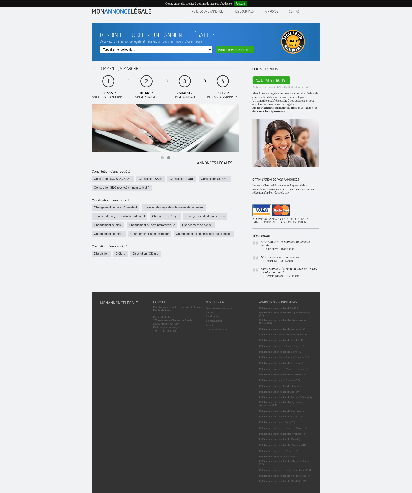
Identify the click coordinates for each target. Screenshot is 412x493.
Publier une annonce (207, 11)
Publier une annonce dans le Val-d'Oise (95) (283, 481)
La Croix (211, 312)
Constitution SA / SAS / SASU (113, 178)
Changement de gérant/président (115, 207)
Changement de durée (108, 234)
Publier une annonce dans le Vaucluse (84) (282, 445)
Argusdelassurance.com (219, 307)
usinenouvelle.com (216, 329)
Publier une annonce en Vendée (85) (279, 450)
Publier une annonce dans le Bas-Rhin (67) (282, 410)
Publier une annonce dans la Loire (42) (280, 351)
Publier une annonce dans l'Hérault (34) (281, 340)
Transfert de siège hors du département (119, 216)
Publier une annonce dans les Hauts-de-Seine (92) (284, 463)
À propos (271, 11)
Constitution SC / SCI (214, 178)
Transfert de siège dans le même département (174, 207)
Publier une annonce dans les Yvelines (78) (283, 433)
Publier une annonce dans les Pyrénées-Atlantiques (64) (281, 403)
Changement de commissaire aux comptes (203, 234)
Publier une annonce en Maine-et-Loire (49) (283, 368)
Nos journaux (244, 11)
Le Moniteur (213, 316)
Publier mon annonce (235, 50)
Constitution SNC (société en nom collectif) (121, 187)
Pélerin (210, 325)
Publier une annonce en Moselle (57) (279, 380)
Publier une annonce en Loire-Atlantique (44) (284, 357)
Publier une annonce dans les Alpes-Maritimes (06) (284, 314)
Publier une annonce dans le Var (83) (279, 439)
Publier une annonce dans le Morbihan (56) (283, 374)
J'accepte (240, 3)
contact (295, 11)
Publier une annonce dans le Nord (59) (280, 386)
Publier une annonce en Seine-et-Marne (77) (283, 427)
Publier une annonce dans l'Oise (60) (279, 391)
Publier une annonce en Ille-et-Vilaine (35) (282, 345)
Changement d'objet (165, 216)
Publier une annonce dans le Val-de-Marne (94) (285, 475)
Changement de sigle (108, 225)
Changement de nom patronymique (152, 225)
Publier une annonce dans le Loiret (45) (281, 363)
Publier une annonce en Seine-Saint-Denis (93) (285, 469)
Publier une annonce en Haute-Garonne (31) (283, 334)
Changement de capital (197, 225)
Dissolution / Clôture (145, 253)
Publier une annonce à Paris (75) (277, 422)
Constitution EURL (182, 178)
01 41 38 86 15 (273, 80)
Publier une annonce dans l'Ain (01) (279, 307)
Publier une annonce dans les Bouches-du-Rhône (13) (282, 321)
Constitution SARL (151, 178)
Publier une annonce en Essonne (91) (279, 456)
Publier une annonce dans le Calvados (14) (282, 328)
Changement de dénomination (205, 216)
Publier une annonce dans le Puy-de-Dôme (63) (285, 397)
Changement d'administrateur (149, 234)
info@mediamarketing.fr (169, 327)
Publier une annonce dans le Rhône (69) (281, 416)
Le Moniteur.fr (214, 320)
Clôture (120, 253)
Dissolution (101, 253)
